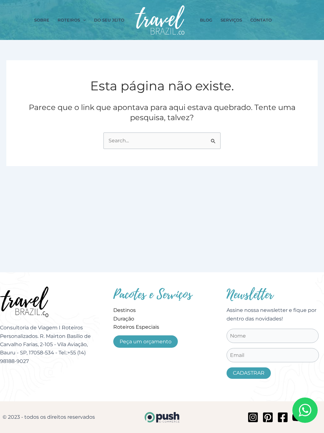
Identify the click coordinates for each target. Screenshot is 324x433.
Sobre (41, 20)
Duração (123, 319)
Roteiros (69, 20)
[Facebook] (282, 417)
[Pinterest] (267, 417)
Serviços (231, 20)
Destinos (124, 310)
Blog (206, 20)
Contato (261, 20)
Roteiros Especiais (136, 327)
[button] (83, 20)
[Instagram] (253, 417)
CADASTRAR (249, 373)
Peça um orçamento (145, 342)
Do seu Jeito (109, 20)
